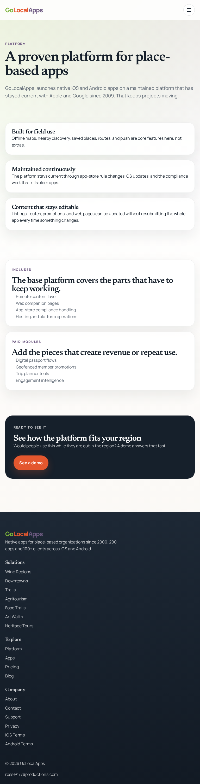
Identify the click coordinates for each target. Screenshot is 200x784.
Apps (10, 658)
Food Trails (15, 608)
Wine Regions (18, 572)
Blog (9, 676)
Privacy (12, 726)
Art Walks (14, 616)
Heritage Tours (19, 626)
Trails (10, 590)
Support (13, 717)
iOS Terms (15, 735)
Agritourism (16, 599)
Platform (13, 649)
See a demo (31, 463)
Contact (13, 708)
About (11, 699)
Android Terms (19, 744)
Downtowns (16, 581)
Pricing (12, 667)
